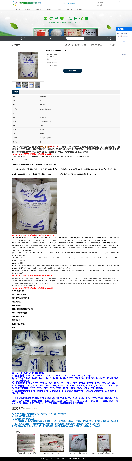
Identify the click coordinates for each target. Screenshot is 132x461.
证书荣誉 (59, 9)
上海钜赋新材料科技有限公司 (61, 459)
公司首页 (17, 9)
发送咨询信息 (72, 70)
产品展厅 (48, 9)
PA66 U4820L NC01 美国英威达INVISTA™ (104, 453)
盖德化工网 (81, 459)
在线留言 (79, 9)
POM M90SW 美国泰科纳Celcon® (78, 453)
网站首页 (77, 45)
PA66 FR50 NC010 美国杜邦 (52, 453)
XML (70, 459)
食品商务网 (88, 459)
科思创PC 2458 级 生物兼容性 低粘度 (26, 453)
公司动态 (38, 9)
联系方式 (69, 9)
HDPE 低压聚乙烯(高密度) (94, 45)
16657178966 (106, 5)
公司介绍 (27, 9)
